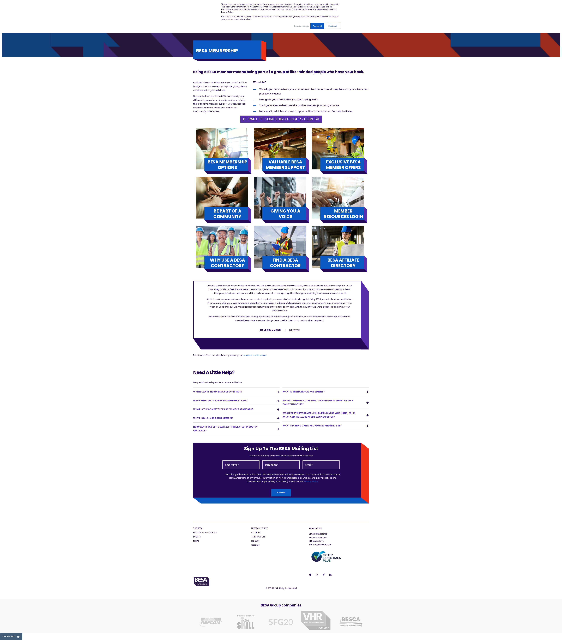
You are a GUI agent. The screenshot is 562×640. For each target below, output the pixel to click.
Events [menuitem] (197, 537)
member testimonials (254, 355)
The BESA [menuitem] (198, 528)
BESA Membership (318, 533)
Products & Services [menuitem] (205, 532)
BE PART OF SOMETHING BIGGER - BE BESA (281, 119)
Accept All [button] (317, 26)
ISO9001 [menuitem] (255, 541)
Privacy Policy (311, 481)
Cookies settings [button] (301, 26)
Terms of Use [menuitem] (258, 537)
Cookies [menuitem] (255, 532)
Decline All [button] (332, 26)
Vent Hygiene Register (320, 544)
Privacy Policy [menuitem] (259, 528)
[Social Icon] (311, 575)
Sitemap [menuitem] (255, 545)
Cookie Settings (11, 636)
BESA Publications (318, 537)
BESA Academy (316, 541)
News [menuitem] (196, 541)
